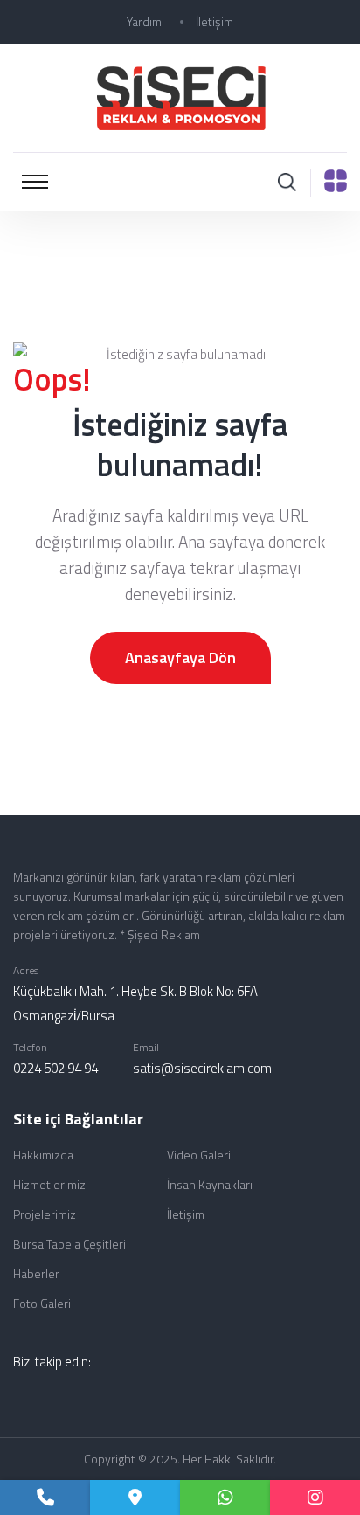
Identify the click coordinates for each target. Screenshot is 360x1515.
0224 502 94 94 (55, 1068)
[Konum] (135, 1497)
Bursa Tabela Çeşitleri (69, 1244)
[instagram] (315, 1497)
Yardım (144, 21)
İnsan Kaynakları (210, 1184)
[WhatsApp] (225, 1497)
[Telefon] (45, 1497)
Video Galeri (199, 1154)
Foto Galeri (42, 1303)
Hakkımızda (43, 1154)
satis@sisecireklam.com (202, 1068)
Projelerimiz (44, 1214)
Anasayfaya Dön (180, 657)
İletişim (214, 21)
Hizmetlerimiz (49, 1184)
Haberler (36, 1273)
